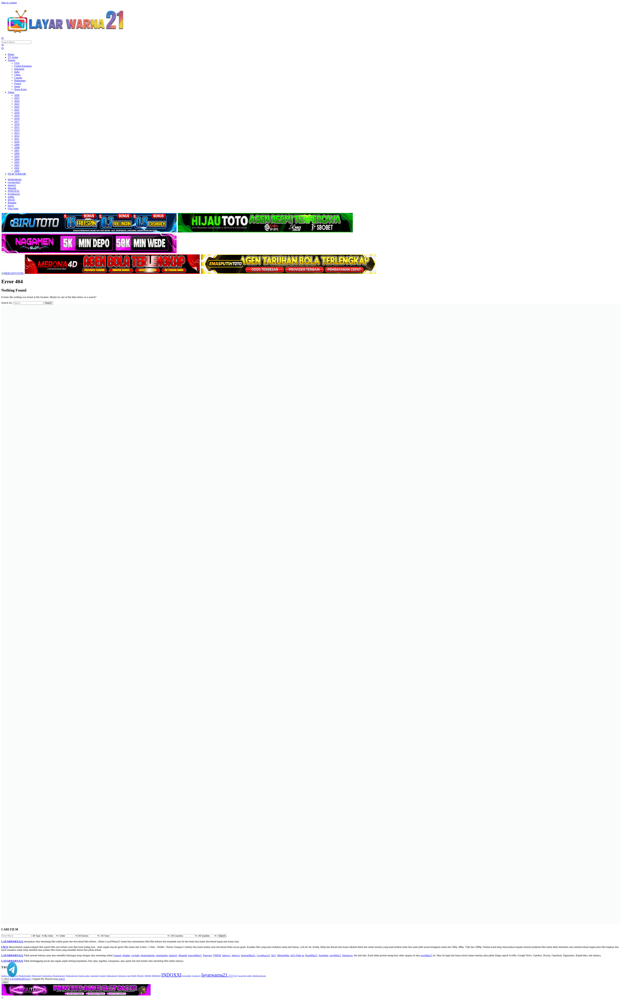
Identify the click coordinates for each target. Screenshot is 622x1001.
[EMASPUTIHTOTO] (288, 273)
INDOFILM (156, 976)
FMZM (217, 955)
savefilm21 (335, 955)
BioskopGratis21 (25, 976)
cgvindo (135, 955)
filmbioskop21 (112, 976)
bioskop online (84, 976)
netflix (249, 976)
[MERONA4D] (112, 273)
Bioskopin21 (37, 976)
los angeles (242, 976)
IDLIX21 (140, 976)
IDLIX (133, 976)
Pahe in (300, 955)
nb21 (293, 955)
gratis (129, 976)
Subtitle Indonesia (259, 976)
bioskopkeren (148, 955)
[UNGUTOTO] (76, 995)
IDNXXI (148, 976)
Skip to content (9, 2)
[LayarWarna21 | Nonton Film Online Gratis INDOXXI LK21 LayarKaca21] (66, 35)
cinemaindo (162, 955)
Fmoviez (207, 955)
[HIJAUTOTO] (265, 231)
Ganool (117, 955)
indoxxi (236, 955)
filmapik (183, 955)
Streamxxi (347, 955)
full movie (122, 976)
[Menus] (2, 45)
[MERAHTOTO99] (12, 273)
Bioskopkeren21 (59, 976)
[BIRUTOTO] (89, 231)
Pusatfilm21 (311, 955)
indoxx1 (226, 955)
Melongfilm (283, 955)
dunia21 (173, 955)
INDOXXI (171, 974)
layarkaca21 (196, 976)
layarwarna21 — (217, 974)
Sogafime (323, 955)
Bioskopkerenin (72, 976)
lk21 (273, 955)
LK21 (61, 979)
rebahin (126, 955)
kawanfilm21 (195, 955)
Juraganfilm (186, 976)
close (5, 982)
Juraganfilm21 (248, 955)
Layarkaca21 (263, 955)
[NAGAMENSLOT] (89, 252)
